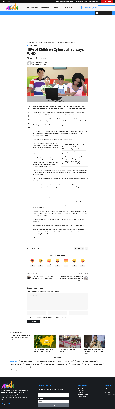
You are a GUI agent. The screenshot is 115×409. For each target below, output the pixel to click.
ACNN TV (86, 364)
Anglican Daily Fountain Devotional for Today (48, 361)
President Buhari (75, 364)
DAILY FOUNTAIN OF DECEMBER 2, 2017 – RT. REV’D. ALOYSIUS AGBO (20, 338)
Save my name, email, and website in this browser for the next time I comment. (47, 317)
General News (33, 45)
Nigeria (68, 367)
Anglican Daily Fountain (32, 364)
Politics (43, 13)
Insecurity (35, 367)
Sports (13, 369)
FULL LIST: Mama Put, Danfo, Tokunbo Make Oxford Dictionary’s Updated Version (73, 147)
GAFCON (86, 367)
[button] (34, 58)
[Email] (31, 58)
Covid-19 (13, 367)
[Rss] (9, 403)
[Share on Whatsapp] (29, 116)
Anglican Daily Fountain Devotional (86, 361)
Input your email (42, 398)
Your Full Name (42, 392)
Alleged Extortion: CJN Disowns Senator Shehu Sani (72, 163)
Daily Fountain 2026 (48, 364)
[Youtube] (2, 403)
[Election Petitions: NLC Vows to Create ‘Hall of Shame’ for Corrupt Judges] (94, 341)
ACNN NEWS (37, 62)
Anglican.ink (76, 367)
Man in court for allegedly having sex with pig (72, 158)
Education (37, 13)
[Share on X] (28, 58)
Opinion (26, 13)
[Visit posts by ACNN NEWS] (29, 63)
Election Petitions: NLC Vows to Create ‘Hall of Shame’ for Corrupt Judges (94, 351)
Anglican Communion (26, 361)
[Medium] (5, 403)
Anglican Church (24, 367)
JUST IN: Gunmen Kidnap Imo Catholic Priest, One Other (43, 350)
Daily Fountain (69, 361)
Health (31, 13)
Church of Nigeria (62, 364)
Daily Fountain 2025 (16, 364)
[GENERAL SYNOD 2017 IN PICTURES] (70, 341)
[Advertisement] (57, 30)
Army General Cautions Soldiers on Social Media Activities (74, 153)
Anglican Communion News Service (52, 367)
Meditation (95, 367)
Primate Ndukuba (97, 364)
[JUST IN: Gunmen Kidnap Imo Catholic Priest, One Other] (45, 341)
